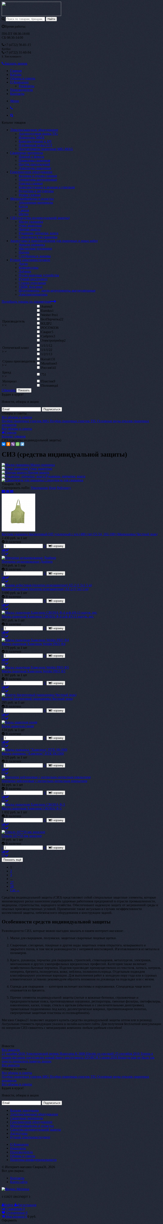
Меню (14, 101)
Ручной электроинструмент (30, 260)
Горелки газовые (31, 183)
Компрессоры (28, 267)
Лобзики (25, 271)
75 (43, 374)
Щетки (24, 214)
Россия (48, 367)
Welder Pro (49, 315)
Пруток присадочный (34, 164)
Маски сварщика (31, 221)
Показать (24, 390)
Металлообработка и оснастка (32, 198)
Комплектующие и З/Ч (35, 141)
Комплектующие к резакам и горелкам (47, 187)
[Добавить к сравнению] (5, 550)
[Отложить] (5, 554)
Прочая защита (29, 229)
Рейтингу (64, 488)
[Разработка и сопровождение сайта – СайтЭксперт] (16, 1197)
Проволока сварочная (34, 160)
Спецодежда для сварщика (38, 237)
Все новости (11, 1050)
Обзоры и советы (22, 78)
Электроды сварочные (35, 168)
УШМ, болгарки (30, 286)
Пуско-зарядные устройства (39, 275)
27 (12, 882)
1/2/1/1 (46, 354)
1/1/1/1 (46, 345)
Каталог (16, 74)
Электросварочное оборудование (34, 130)
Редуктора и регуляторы (36, 191)
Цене (52, 488)
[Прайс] (11, 491)
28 (12, 886)
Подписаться (52, 409)
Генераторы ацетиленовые (38, 179)
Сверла (24, 210)
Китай (48, 359)
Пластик (48, 381)
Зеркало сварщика (32, 244)
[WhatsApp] (18, 444)
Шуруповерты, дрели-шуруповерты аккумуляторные (57, 290)
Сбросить (8, 390)
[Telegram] (22, 444)
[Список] (8, 491)
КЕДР (46, 323)
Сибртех (48, 336)
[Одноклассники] (8, 444)
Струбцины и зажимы (35, 256)
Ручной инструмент (33, 279)
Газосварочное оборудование (31, 172)
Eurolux (47, 310)
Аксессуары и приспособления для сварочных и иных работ (54, 241)
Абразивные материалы (36, 202)
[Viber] (13, 444)
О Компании (19, 82)
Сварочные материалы (26, 153)
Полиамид (49, 385)
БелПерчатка (52, 319)
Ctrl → (15, 890)
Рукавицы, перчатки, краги (38, 233)
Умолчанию (39, 488)
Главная (16, 70)
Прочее (24, 252)
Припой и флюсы (31, 156)
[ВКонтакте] (4, 444)
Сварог (47, 332)
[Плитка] (4, 491)
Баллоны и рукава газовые (38, 175)
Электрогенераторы (33, 294)
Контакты (17, 93)
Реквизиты (26, 86)
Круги (23, 206)
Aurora (46, 306)
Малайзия (49, 363)
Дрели (23, 264)
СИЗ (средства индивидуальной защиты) (40, 218)
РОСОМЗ (50, 327)
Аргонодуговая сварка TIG (38, 133)
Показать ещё (12, 859)
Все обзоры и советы (17, 417)
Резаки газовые (30, 195)
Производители (21, 90)
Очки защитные (30, 225)
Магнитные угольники (35, 248)
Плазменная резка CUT (35, 145)
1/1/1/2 (46, 350)
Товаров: (8, 484)
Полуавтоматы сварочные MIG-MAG (46, 149)
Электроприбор (53, 340)
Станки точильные (32, 283)
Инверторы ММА (32, 137)
